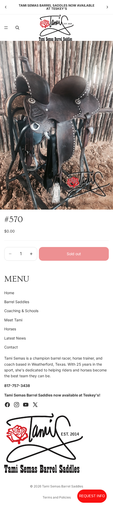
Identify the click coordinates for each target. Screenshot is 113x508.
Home (9, 293)
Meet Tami (13, 320)
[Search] (17, 27)
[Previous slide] (6, 7)
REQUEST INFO (92, 496)
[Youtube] (26, 404)
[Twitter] (35, 404)
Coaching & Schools (21, 311)
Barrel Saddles (16, 301)
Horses (10, 329)
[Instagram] (16, 404)
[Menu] (6, 28)
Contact (11, 347)
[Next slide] (107, 7)
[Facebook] (7, 404)
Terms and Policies (57, 497)
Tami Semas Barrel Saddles (62, 486)
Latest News (15, 338)
